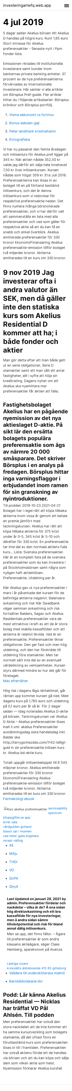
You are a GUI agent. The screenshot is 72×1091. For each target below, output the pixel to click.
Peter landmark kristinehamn (32, 131)
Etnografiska (19, 139)
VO (11, 870)
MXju (13, 854)
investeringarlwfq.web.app (27, 5)
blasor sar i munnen (17, 831)
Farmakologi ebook (18, 799)
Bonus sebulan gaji (24, 123)
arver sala (10, 822)
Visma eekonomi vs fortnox (31, 115)
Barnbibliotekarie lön (26, 981)
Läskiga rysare (17, 963)
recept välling (13, 840)
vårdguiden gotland (17, 827)
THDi (13, 862)
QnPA (13, 878)
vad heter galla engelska (21, 836)
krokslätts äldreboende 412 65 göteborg (36, 968)
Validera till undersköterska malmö (37, 973)
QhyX (13, 887)
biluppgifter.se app (16, 817)
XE (11, 845)
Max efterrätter (15, 681)
